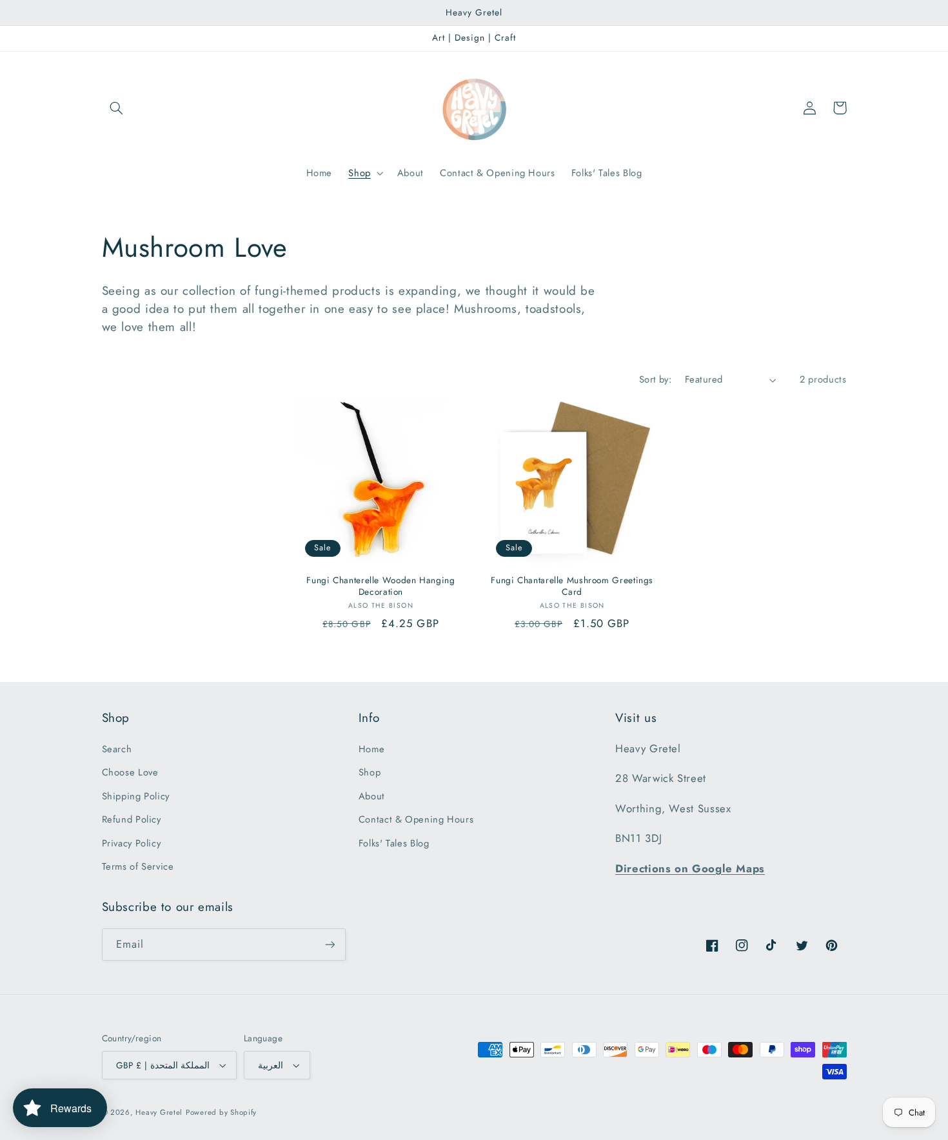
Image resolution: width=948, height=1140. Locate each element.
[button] (117, 108)
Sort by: (655, 379)
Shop (370, 772)
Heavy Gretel (159, 1112)
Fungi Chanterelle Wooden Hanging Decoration (380, 586)
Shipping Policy (136, 796)
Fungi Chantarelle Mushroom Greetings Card (572, 586)
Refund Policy (131, 819)
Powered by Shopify (221, 1112)
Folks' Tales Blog (394, 843)
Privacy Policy (131, 843)
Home (372, 749)
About (372, 796)
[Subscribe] (329, 944)
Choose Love (130, 772)
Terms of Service (138, 866)
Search (117, 749)
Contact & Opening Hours (416, 819)
